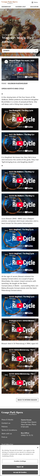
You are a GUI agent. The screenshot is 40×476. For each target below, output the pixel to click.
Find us (4, 437)
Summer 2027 (21, 7)
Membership (6, 7)
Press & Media (7, 420)
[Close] (38, 447)
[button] (35, 2)
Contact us (6, 423)
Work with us (7, 434)
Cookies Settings (20, 461)
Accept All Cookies (20, 472)
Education (34, 7)
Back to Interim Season (27, 400)
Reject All (20, 467)
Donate (6, 51)
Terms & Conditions (9, 430)
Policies (5, 427)
